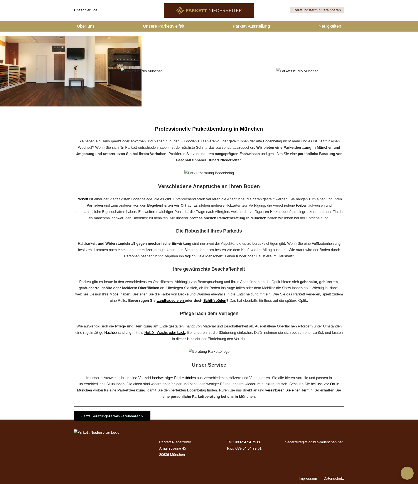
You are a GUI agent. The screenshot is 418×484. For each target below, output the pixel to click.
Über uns (85, 26)
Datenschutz (334, 478)
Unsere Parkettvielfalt (163, 26)
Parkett (82, 199)
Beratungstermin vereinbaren (317, 10)
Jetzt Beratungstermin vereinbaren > (112, 416)
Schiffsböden (214, 300)
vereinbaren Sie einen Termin (288, 390)
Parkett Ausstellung (251, 26)
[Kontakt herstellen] (407, 473)
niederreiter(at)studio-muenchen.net (314, 442)
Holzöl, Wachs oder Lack (164, 333)
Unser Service (85, 10)
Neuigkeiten (330, 26)
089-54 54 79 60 (248, 442)
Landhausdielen (171, 300)
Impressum (308, 478)
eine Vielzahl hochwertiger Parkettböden (163, 378)
